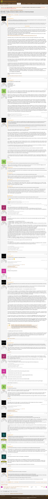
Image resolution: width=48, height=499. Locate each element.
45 (9, 14)
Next (17, 14)
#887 (46, 216)
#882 (46, 78)
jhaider (2, 13)
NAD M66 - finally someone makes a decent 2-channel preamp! (21, 324)
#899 (46, 454)
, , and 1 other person (15, 75)
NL (6, 278)
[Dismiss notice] (46, 7)
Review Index (14, 3)
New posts (1, 5)
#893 (46, 369)
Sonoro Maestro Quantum (16, 265)
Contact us (32, 495)
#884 (46, 118)
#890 (46, 280)
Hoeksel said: (10, 386)
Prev (2, 14)
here (43, 7)
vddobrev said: (10, 415)
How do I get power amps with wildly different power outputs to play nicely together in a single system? (16, 487)
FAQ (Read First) (3, 3)
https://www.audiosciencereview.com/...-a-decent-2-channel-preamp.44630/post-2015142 (22, 35)
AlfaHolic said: (10, 434)
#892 (46, 354)
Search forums (6, 5)
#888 (46, 254)
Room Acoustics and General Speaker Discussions (15, 488)
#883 (46, 89)
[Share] (44, 16)
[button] (26, 3)
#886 (46, 205)
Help (45, 495)
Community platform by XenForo (19, 497)
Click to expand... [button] (27, 127)
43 (6, 14)
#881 (46, 16)
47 (12, 14)
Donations (29, 3)
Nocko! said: (10, 161)
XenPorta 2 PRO (20, 498)
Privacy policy (42, 495)
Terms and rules (37, 495)
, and (13, 251)
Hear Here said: (10, 18)
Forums (19, 3)
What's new (23, 3)
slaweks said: (10, 446)
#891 (46, 340)
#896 (46, 413)
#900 (46, 468)
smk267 (4, 488)
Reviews (9, 3)
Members (33, 3)
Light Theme (3, 495)
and (12, 338)
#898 (46, 444)
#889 (46, 269)
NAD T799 (23, 264)
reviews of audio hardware (17, 7)
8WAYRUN (28, 498)
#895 (46, 400)
